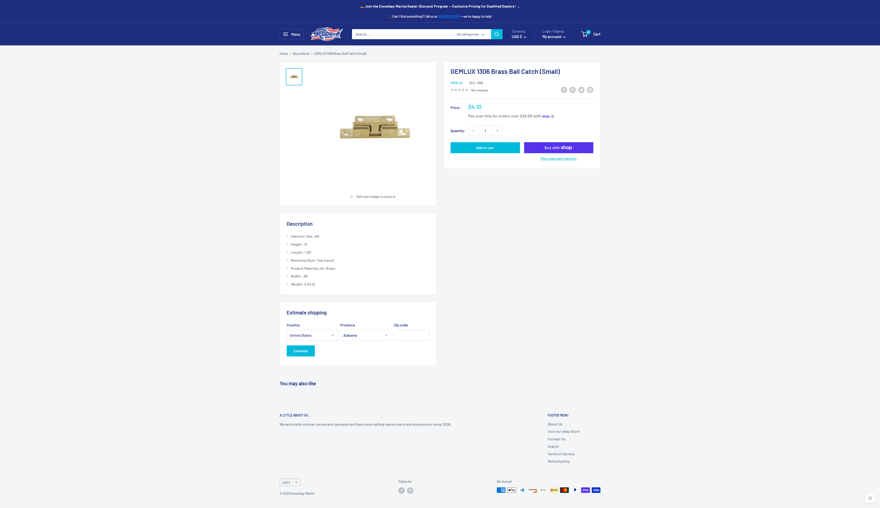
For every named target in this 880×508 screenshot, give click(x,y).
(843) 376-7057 (449, 16)
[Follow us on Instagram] (410, 490)
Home (284, 54)
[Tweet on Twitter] (581, 89)
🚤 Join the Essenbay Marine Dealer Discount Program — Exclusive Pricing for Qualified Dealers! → (440, 6)
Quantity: (458, 130)
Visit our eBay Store (564, 431)
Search (553, 446)
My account (552, 36)
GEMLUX (456, 83)
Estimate (301, 351)
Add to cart (485, 147)
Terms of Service (561, 454)
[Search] (497, 34)
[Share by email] (590, 89)
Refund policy (559, 461)
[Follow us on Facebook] (401, 490)
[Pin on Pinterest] (572, 89)
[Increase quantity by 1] (497, 131)
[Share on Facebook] (564, 89)
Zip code (401, 325)
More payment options (559, 158)
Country (293, 325)
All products (301, 54)
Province (347, 325)
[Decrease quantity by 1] (473, 131)
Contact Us (556, 439)
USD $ (286, 482)
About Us (555, 424)
